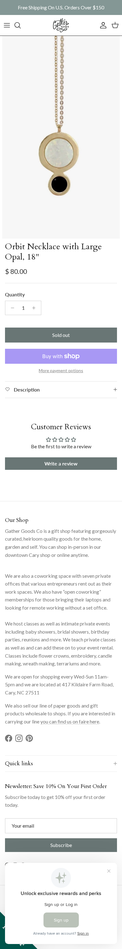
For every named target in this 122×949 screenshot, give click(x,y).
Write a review (61, 463)
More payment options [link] (61, 370)
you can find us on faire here (69, 721)
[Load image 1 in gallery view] (61, 137)
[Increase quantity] (35, 308)
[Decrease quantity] (10, 308)
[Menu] (7, 25)
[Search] (21, 25)
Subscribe (61, 845)
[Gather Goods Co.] (61, 25)
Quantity (15, 294)
